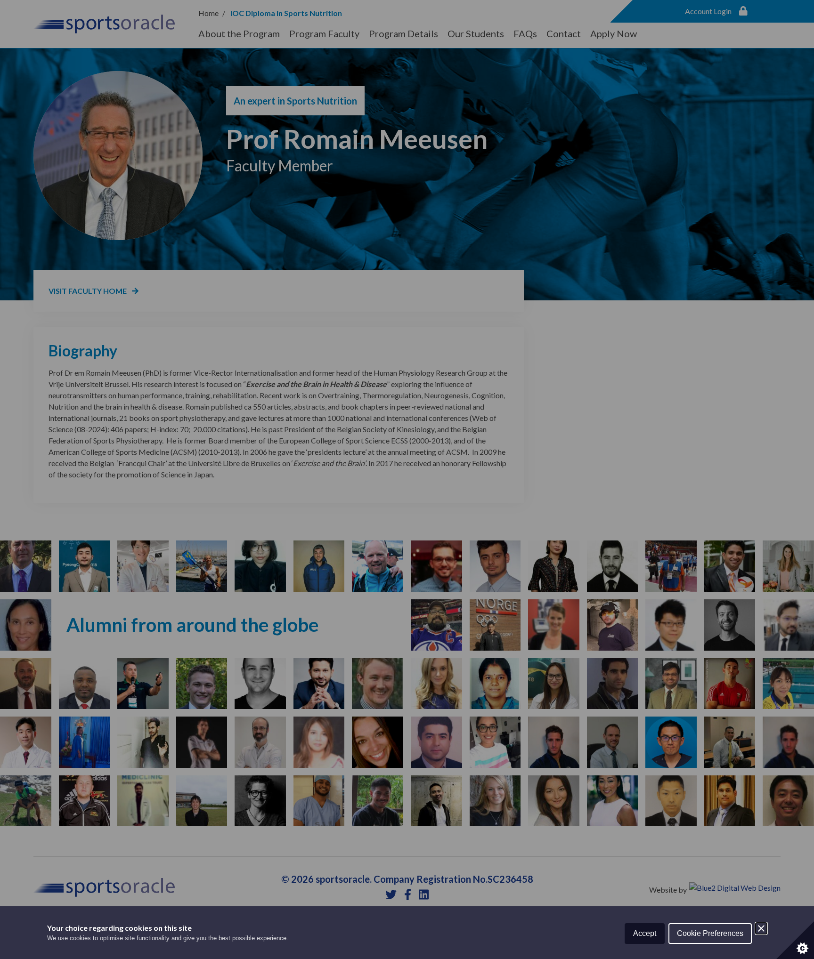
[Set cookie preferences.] (795, 940)
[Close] (761, 928)
